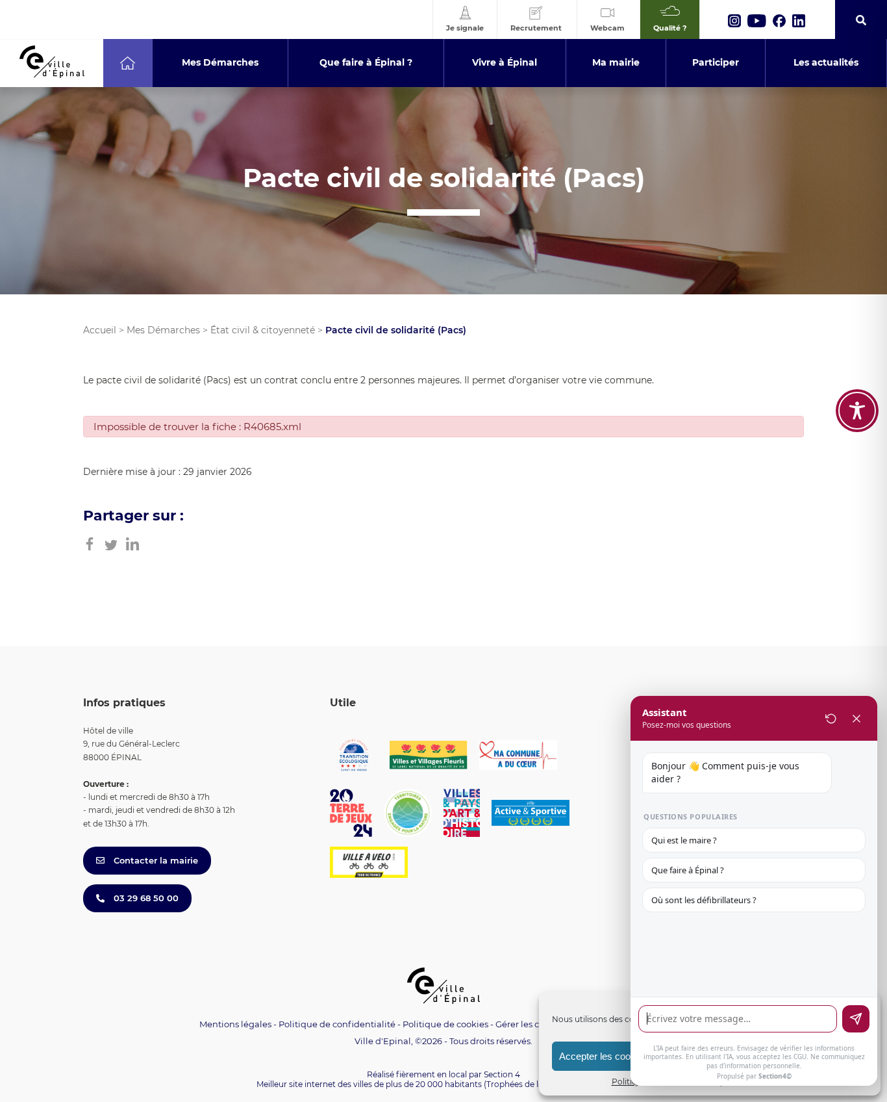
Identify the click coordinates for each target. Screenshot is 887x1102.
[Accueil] (127, 63)
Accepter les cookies (603, 1056)
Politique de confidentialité (337, 1024)
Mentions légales (235, 1024)
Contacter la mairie (154, 860)
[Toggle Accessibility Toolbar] (857, 411)
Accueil (99, 330)
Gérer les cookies (530, 1024)
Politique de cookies (445, 1024)
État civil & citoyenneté (262, 330)
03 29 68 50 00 (145, 898)
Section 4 (502, 1074)
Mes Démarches (163, 330)
